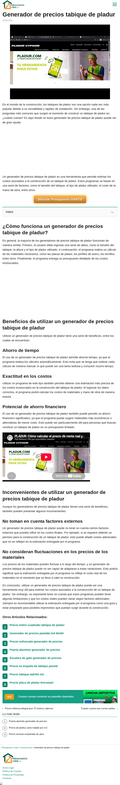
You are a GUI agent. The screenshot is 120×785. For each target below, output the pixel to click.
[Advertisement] (60, 149)
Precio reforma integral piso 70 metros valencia (29, 708)
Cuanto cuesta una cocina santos (98, 708)
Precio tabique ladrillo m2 (27, 674)
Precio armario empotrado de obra (26, 734)
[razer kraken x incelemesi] (60, 784)
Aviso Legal (8, 767)
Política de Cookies (11, 771)
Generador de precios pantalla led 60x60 (37, 633)
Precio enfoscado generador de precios (36, 641)
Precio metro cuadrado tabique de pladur (37, 625)
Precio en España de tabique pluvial (34, 666)
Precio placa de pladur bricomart (31, 682)
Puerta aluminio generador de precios (35, 649)
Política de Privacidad (13, 774)
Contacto (6, 778)
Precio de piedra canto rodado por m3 (28, 727)
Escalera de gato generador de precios (35, 658)
